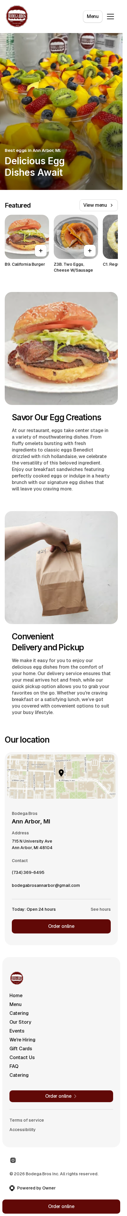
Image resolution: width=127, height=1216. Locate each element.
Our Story (20, 1022)
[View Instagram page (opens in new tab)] (13, 1160)
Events (17, 1031)
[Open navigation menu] (110, 16)
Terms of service (26, 1120)
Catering (19, 1013)
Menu (93, 16)
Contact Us (22, 1057)
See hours (101, 909)
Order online (61, 926)
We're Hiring (22, 1040)
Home (15, 995)
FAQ (13, 1066)
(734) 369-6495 (28, 874)
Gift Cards (20, 1049)
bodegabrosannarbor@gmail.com (46, 887)
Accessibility (22, 1129)
